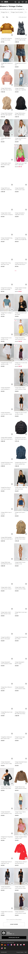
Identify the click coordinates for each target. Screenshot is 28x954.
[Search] (15, 2)
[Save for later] (12, 35)
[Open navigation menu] (2, 2)
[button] (2, 945)
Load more (14, 924)
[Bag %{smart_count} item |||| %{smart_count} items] (26, 2)
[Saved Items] (22, 2)
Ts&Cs (26, 952)
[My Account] (19, 2)
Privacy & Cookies (20, 952)
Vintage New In (5, 12)
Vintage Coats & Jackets (17, 12)
